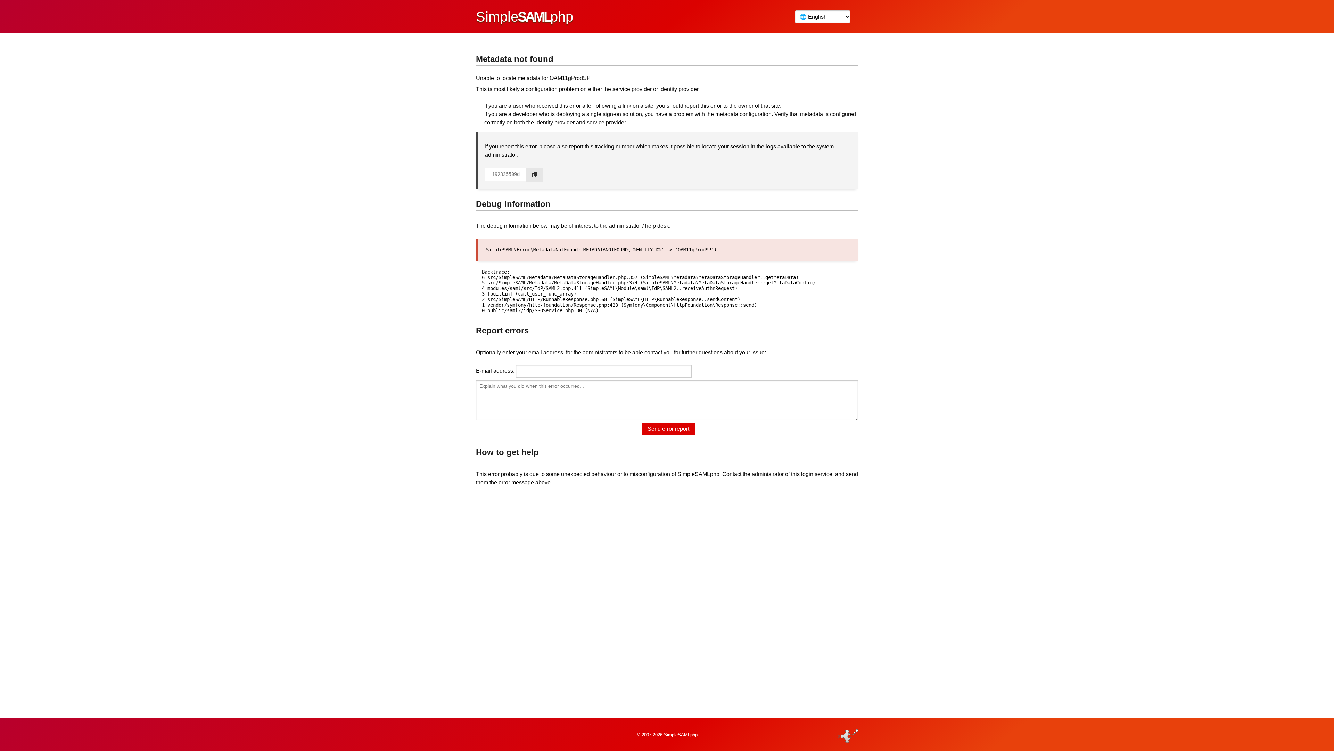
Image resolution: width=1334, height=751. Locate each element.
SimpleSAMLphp (681, 734)
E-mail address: (495, 371)
